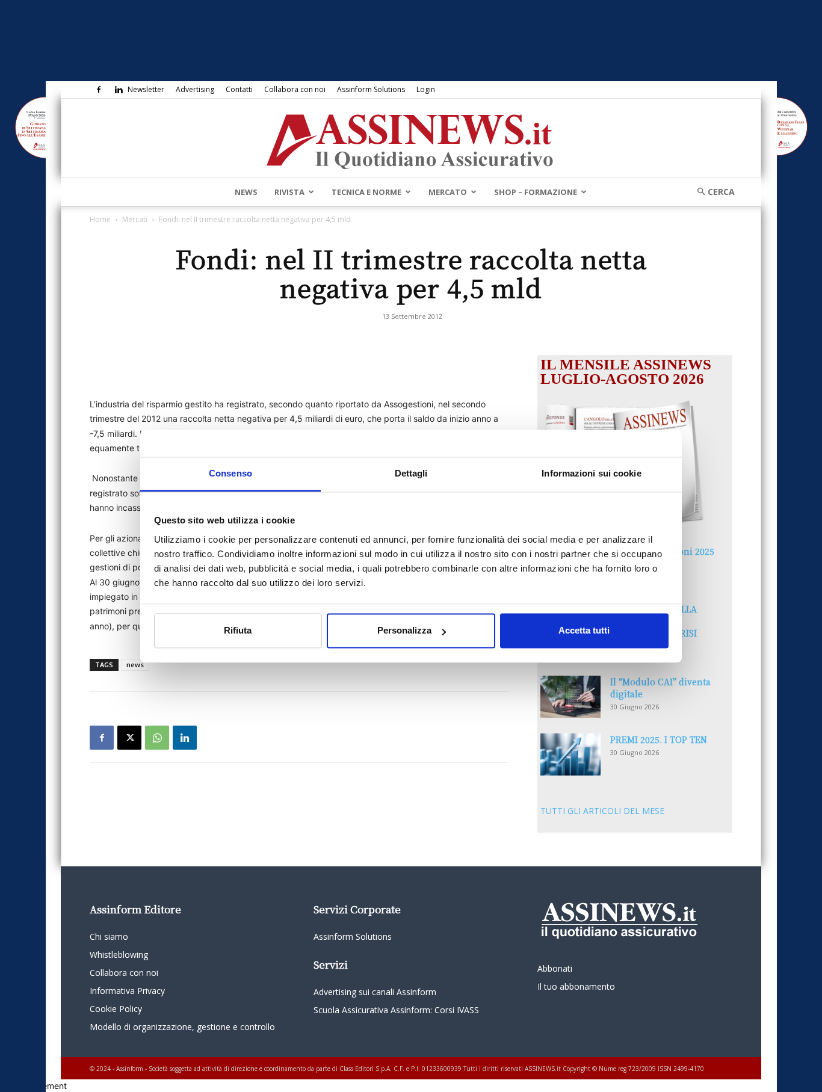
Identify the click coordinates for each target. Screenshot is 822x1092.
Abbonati (554, 968)
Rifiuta (238, 631)
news (135, 664)
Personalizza (404, 631)
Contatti (239, 89)
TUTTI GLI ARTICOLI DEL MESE (602, 810)
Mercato (447, 192)
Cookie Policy (116, 1008)
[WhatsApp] (157, 738)
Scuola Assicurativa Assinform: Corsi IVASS (396, 1010)
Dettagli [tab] (411, 473)
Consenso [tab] (230, 473)
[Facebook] (99, 89)
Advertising (195, 89)
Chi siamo (109, 936)
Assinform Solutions (371, 89)
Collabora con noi (295, 89)
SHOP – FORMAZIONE (535, 192)
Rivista (289, 192)
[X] (129, 738)
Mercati (134, 219)
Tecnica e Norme (366, 192)
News (246, 192)
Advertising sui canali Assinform (375, 992)
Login (425, 89)
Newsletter (146, 89)
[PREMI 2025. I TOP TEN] (570, 754)
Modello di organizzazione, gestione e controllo (182, 1026)
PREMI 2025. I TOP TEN (658, 739)
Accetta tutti (584, 631)
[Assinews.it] (411, 138)
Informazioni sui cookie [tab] (591, 473)
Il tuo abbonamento (576, 986)
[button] (711, 191)
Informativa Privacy (127, 990)
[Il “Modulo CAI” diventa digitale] (570, 697)
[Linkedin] (119, 89)
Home (100, 219)
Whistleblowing (119, 954)
